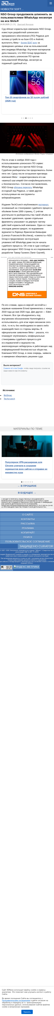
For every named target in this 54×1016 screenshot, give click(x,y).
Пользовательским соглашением (16, 1000)
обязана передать (23, 187)
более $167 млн (29, 42)
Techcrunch (9, 398)
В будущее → (27, 492)
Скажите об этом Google (13, 368)
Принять (27, 1012)
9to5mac (8, 395)
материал (43, 204)
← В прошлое (27, 485)
